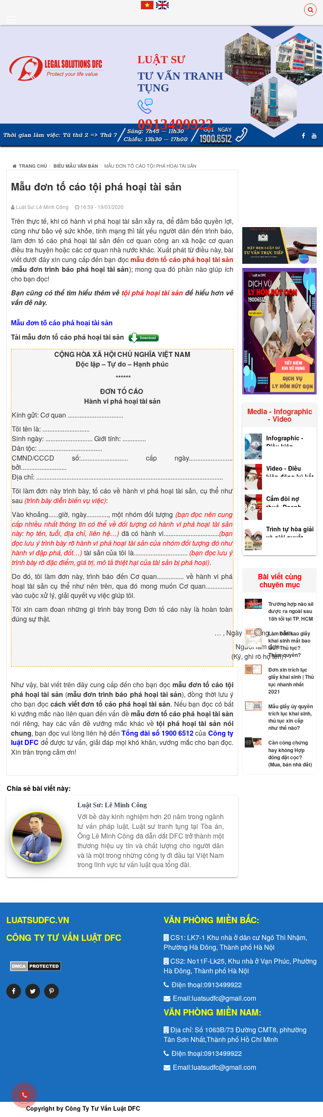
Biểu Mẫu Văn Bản (75, 166)
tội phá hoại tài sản (152, 292)
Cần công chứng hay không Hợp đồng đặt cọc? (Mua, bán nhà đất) (290, 753)
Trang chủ (33, 166)
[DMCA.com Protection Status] (33, 965)
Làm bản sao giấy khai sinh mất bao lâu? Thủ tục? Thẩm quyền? (289, 644)
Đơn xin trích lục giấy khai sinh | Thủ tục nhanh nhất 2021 (291, 680)
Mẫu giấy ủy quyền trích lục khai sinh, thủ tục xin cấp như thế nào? (290, 716)
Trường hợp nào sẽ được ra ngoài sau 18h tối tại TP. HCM (291, 611)
